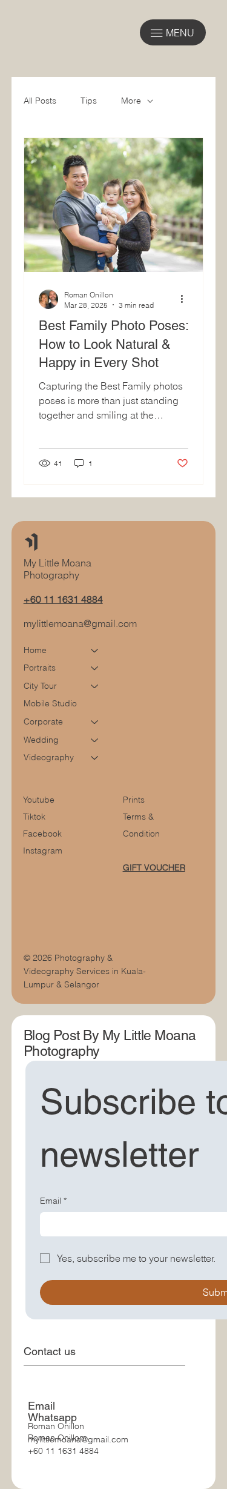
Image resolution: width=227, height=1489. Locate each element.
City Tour (40, 685)
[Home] (95, 651)
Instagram (42, 850)
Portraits (40, 667)
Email (53, 1200)
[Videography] (95, 758)
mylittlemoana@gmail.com (80, 623)
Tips (89, 100)
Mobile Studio (50, 703)
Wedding (41, 739)
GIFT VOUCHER (154, 867)
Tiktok (34, 816)
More (131, 100)
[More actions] (186, 299)
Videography (49, 757)
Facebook (42, 833)
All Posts (40, 100)
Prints (134, 799)
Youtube (38, 799)
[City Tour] (95, 686)
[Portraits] (95, 668)
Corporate (43, 721)
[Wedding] (95, 740)
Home (35, 650)
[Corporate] (95, 722)
